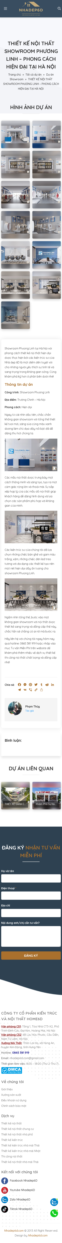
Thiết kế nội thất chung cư (17, 1129)
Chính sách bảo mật (13, 1106)
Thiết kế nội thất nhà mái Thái (19, 1162)
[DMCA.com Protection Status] (31, 1070)
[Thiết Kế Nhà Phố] (31, 8)
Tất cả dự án (33, 74)
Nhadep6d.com (14, 1230)
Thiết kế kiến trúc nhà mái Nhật (20, 1151)
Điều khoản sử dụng (13, 1100)
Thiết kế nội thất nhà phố (17, 1134)
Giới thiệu (7, 1089)
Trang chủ (14, 74)
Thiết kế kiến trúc (12, 1140)
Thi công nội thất (11, 1156)
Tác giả (29, 710)
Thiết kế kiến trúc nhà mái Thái (20, 1145)
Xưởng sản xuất (11, 1095)
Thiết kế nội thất (11, 1123)
